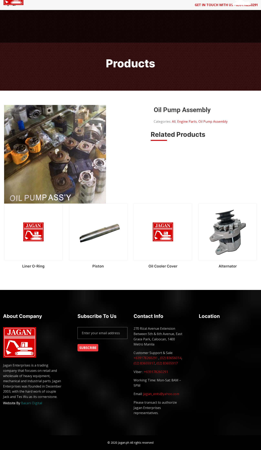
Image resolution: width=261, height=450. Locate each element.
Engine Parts (187, 121)
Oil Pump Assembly (213, 121)
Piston (98, 266)
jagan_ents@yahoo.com (161, 394)
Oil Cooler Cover (162, 266)
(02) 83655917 (144, 363)
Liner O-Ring (33, 266)
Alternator (228, 266)
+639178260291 (146, 358)
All (174, 121)
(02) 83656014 (170, 358)
